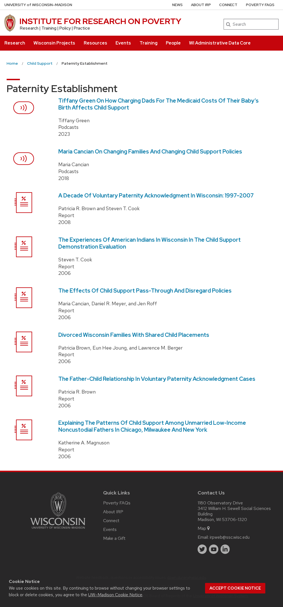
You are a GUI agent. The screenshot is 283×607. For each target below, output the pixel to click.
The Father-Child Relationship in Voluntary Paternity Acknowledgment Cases (156, 378)
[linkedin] (225, 549)
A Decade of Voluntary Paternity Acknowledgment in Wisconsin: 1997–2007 (156, 195)
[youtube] (213, 549)
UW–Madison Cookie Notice (115, 595)
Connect (228, 4)
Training (149, 43)
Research (14, 43)
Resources (95, 43)
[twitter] (202, 549)
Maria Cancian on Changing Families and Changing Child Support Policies (150, 151)
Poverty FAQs (260, 4)
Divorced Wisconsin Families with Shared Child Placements (133, 334)
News (177, 4)
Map (202, 528)
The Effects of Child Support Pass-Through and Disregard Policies (145, 290)
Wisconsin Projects (54, 43)
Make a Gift (114, 538)
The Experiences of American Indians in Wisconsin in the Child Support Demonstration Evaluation (149, 243)
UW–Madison (38, 4)
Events (123, 43)
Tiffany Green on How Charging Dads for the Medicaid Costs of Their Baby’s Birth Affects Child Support (158, 104)
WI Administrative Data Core (220, 43)
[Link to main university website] (57, 530)
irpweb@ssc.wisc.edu (230, 537)
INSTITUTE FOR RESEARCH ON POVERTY (100, 21)
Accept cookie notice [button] (235, 588)
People (173, 43)
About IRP (201, 4)
